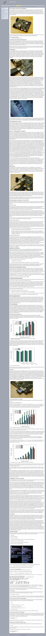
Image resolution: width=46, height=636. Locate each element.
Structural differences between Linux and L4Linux (19, 249)
